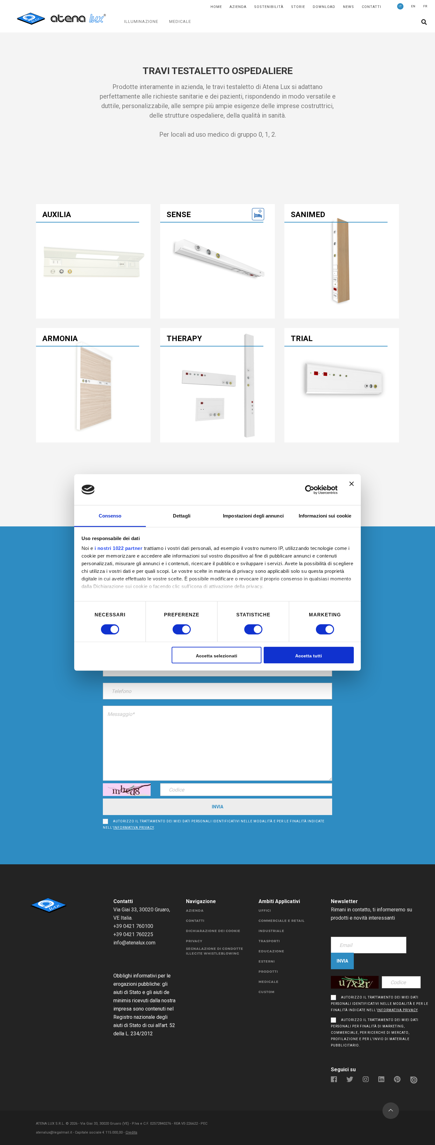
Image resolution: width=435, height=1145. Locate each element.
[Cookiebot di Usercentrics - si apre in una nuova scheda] (310, 489)
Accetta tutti (308, 655)
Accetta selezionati (216, 655)
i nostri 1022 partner (119, 548)
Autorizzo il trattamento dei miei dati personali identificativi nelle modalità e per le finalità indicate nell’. (213, 824)
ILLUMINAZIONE (141, 21)
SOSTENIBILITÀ (268, 7)
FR (425, 6)
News (348, 7)
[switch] (175, 629)
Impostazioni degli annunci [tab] (253, 515)
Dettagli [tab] (181, 515)
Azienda (238, 7)
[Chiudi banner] (351, 489)
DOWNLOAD (324, 7)
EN (413, 6)
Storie (298, 7)
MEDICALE (180, 21)
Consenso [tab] (110, 515)
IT (400, 6)
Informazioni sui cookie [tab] (325, 515)
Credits (131, 1132)
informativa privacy (133, 827)
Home (216, 7)
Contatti (371, 7)
